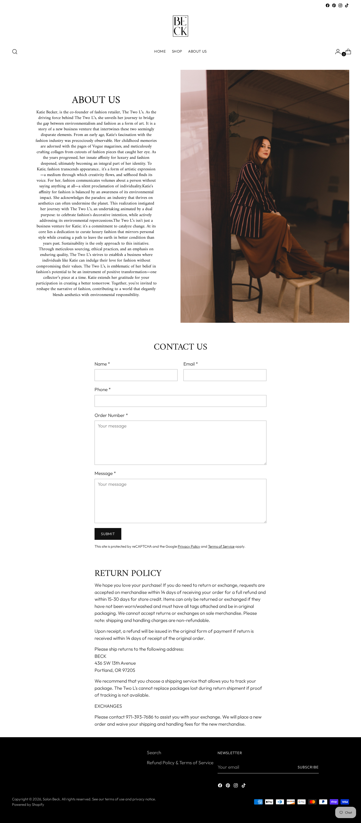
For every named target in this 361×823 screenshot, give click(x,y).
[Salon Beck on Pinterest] (334, 5)
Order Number (111, 415)
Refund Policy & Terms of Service (180, 762)
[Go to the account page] (336, 52)
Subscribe (308, 767)
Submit (108, 533)
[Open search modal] (15, 52)
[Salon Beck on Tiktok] (347, 5)
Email (190, 364)
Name (102, 364)
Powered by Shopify (28, 804)
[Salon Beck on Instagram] (340, 5)
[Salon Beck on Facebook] (327, 5)
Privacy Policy (189, 546)
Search (154, 752)
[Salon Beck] (180, 26)
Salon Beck (51, 799)
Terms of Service (221, 546)
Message (105, 473)
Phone (103, 389)
